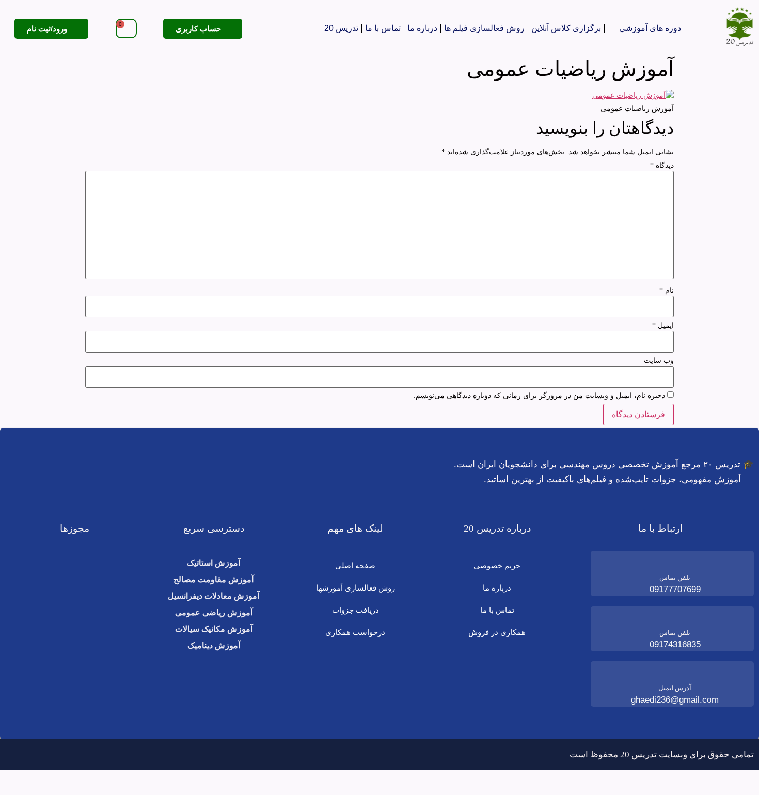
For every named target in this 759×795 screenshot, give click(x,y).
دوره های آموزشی (650, 28)
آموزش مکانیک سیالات (213, 629)
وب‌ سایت (659, 360)
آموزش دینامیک (213, 645)
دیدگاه (662, 165)
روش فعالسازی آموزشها (355, 587)
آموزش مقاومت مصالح (213, 579)
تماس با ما (383, 28)
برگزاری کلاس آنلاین (566, 28)
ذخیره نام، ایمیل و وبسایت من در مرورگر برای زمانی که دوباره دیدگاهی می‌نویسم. (539, 396)
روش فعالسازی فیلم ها (484, 28)
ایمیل (663, 325)
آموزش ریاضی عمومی (213, 612)
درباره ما (422, 28)
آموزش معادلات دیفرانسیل (213, 596)
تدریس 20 (341, 28)
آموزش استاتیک (213, 563)
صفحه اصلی (355, 565)
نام (666, 290)
